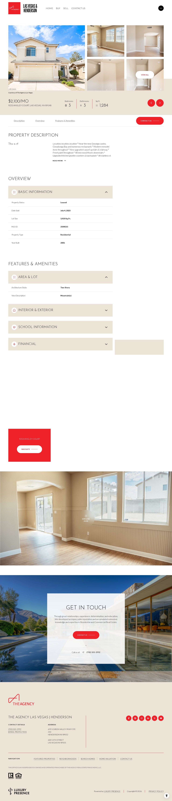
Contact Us (78, 8)
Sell (66, 8)
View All (145, 75)
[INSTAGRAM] (141, 718)
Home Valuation (107, 759)
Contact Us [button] (126, 759)
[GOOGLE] (135, 718)
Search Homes (88, 759)
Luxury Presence (112, 791)
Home (49, 8)
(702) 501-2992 (93, 652)
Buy (58, 8)
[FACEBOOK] (128, 718)
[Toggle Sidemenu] (161, 8)
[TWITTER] (154, 718)
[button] (150, 121)
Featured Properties (44, 759)
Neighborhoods (67, 759)
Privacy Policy (156, 791)
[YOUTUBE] (161, 718)
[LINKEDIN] (148, 718)
